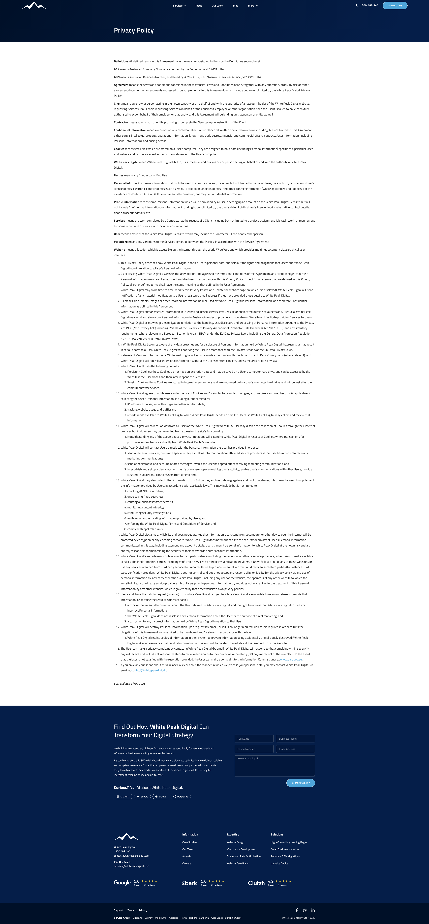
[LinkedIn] (313, 910)
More (251, 6)
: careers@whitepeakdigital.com (131, 864)
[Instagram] (305, 910)
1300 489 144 (122, 851)
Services (178, 6)
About (198, 6)
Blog (235, 6)
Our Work (217, 6)
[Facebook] (297, 910)
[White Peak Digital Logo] (34, 5)
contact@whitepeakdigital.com (151, 670)
